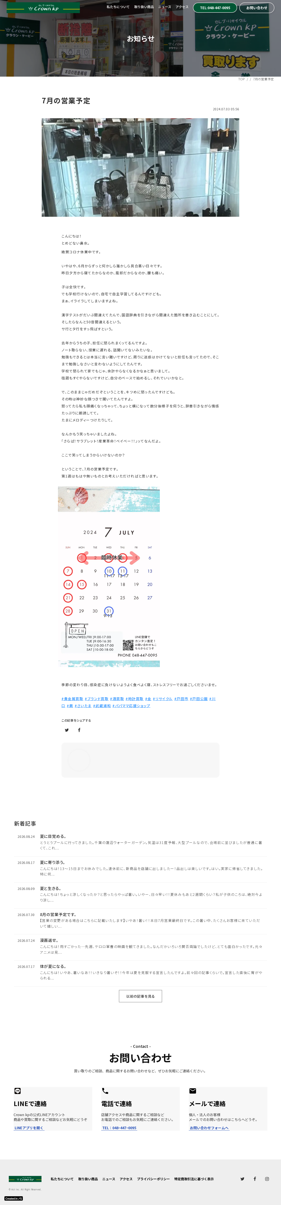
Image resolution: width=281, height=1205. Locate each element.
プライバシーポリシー (153, 1179)
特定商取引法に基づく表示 (194, 1179)
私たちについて (118, 6)
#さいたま (83, 705)
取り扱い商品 (144, 6)
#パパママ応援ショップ (131, 705)
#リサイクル (163, 698)
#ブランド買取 (96, 698)
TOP (241, 79)
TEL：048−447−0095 (119, 1127)
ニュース (164, 6)
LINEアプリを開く (29, 1127)
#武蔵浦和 (102, 705)
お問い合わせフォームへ (209, 1127)
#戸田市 (181, 698)
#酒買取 (117, 698)
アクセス (182, 6)
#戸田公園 (199, 698)
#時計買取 (135, 698)
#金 (148, 698)
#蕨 (70, 705)
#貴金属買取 (72, 698)
